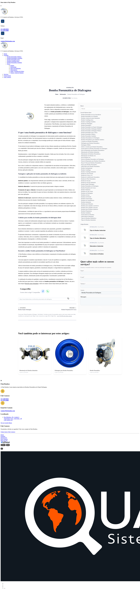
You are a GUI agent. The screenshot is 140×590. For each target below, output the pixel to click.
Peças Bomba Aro (85, 157)
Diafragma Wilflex (86, 145)
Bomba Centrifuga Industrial (88, 171)
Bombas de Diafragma (87, 193)
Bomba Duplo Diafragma (87, 184)
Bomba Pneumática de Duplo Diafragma (91, 127)
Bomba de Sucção (85, 180)
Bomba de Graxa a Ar (86, 175)
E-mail (82, 277)
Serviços (6, 74)
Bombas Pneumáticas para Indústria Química (92, 139)
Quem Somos (7, 75)
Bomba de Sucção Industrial (88, 182)
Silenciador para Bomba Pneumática (90, 166)
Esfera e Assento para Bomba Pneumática (91, 146)
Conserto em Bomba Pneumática (89, 141)
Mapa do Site (4, 440)
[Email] (3, 404)
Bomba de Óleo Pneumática (88, 179)
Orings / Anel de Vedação (16, 72)
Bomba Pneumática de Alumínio (89, 116)
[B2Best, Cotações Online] (5, 443)
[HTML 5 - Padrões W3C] (3, 445)
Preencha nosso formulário (31, 283)
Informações (63, 94)
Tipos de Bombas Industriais (88, 220)
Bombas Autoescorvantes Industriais (90, 118)
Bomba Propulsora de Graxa (88, 188)
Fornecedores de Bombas (87, 214)
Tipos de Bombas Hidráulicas (88, 218)
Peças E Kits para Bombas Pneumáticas (91, 163)
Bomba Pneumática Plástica (14, 56)
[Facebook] (43, 291)
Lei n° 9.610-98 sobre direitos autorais (64, 316)
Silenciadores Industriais (87, 216)
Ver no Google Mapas (6, 423)
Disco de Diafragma (15, 68)
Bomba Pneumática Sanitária (14, 62)
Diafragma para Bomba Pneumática (90, 143)
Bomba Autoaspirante (86, 168)
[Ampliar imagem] (30, 115)
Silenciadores (13, 70)
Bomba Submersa (85, 189)
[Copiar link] (68, 298)
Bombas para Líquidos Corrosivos (90, 205)
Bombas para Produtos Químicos (89, 209)
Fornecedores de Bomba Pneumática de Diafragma (94, 148)
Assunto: (83, 290)
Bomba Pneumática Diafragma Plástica (91, 130)
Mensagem (83, 297)
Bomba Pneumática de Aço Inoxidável (91, 114)
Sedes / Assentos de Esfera (17, 71)
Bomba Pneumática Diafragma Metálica (91, 129)
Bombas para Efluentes (87, 204)
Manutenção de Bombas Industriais (90, 152)
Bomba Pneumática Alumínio (14, 58)
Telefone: (83, 283)
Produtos (6, 55)
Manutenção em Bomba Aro (88, 155)
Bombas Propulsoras (86, 211)
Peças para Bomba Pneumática (89, 164)
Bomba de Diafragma (86, 123)
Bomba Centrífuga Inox (13, 61)
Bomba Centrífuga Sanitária (88, 121)
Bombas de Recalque (86, 198)
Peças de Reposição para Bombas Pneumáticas (93, 161)
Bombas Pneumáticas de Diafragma (90, 138)
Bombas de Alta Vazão (87, 191)
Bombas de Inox (85, 195)
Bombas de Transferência (87, 200)
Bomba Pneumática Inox (13, 59)
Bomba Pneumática (86, 125)
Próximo (72, 307)
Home (5, 53)
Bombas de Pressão (86, 196)
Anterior (23, 307)
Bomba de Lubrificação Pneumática (90, 177)
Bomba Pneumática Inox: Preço (89, 132)
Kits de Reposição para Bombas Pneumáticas (92, 150)
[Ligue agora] (3, 392)
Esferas (12, 65)
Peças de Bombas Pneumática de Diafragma (92, 159)
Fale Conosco (7, 77)
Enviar (100, 307)
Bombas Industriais (86, 202)
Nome (82, 270)
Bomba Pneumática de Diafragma (89, 186)
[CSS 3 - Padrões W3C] (8, 445)
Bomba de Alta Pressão (87, 173)
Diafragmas (13, 67)
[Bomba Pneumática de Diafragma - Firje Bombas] (4, 14)
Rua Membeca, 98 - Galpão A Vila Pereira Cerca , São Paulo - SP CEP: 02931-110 (13, 418)
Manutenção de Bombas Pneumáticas (90, 154)
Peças (8, 64)
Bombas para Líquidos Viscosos (89, 207)
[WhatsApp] (3, 22)
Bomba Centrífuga (86, 170)
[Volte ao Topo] (4, 588)
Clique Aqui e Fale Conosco (8, 432)
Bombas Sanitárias (86, 213)
